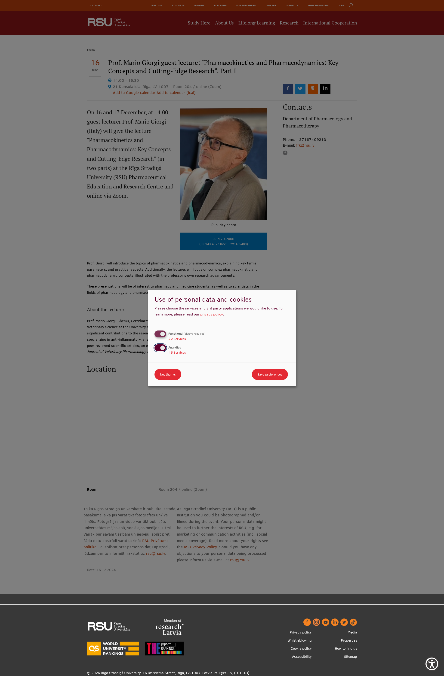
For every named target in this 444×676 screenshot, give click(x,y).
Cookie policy (301, 648)
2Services (177, 338)
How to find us (346, 648)
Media (352, 632)
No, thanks (168, 374)
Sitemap (350, 656)
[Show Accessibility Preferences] (431, 663)
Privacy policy (301, 632)
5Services (177, 352)
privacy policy (211, 314)
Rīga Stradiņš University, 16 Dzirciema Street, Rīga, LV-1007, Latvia (157, 672)
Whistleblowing (300, 640)
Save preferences (269, 374)
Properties (349, 640)
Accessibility (302, 656)
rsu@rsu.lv (223, 672)
